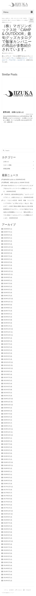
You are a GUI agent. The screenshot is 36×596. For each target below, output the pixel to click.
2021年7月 (6, 377)
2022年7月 (6, 344)
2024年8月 (6, 280)
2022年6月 (6, 347)
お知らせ (10, 53)
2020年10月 (7, 404)
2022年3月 (6, 356)
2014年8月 (6, 568)
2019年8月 (6, 441)
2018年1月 (6, 483)
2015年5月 (6, 550)
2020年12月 (7, 398)
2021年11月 (6, 365)
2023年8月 (6, 307)
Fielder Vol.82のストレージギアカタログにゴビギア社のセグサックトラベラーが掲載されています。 (18, 188)
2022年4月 (6, 353)
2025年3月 (6, 265)
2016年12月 (7, 511)
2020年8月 (6, 411)
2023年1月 (6, 326)
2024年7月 (6, 283)
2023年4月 (6, 320)
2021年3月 (6, 389)
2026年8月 (6, 229)
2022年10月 (7, 335)
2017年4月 (6, 498)
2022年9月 (6, 338)
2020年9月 (6, 408)
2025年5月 (6, 259)
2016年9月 (6, 517)
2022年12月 (7, 329)
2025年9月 (6, 253)
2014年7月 (6, 571)
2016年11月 (6, 514)
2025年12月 (7, 247)
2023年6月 (6, 314)
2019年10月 (7, 435)
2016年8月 (6, 520)
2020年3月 (6, 423)
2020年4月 (6, 420)
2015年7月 (6, 547)
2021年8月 (6, 374)
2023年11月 (6, 301)
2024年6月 (6, 286)
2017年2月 (6, 505)
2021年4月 (6, 386)
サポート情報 (7, 165)
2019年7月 (6, 444)
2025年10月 (7, 250)
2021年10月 (7, 368)
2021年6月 (6, 380)
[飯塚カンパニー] (18, 4)
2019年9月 (6, 438)
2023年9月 (6, 304)
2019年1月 (6, 459)
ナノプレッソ (13, 58)
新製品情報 (6, 168)
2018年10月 (7, 465)
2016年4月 (6, 532)
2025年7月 (6, 256)
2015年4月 (6, 553)
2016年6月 (6, 526)
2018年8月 (6, 471)
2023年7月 (6, 310)
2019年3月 (6, 456)
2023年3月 (6, 323)
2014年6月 (6, 574)
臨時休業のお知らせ (9, 179)
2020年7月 (6, 414)
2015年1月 (6, 562)
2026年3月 (6, 244)
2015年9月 (6, 544)
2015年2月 (6, 559)
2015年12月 (7, 541)
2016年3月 (6, 535)
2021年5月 (6, 383)
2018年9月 (6, 468)
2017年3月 (6, 502)
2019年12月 (7, 429)
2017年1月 (6, 508)
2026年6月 (6, 235)
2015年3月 (6, 556)
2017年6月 (6, 492)
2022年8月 (6, 341)
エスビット (24, 58)
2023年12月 (7, 298)
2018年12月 (7, 462)
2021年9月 (6, 371)
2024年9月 (6, 277)
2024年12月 (7, 271)
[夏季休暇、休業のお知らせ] (18, 93)
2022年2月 (6, 359)
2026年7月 (6, 232)
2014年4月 (6, 580)
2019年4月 (6, 453)
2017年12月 (7, 486)
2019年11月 (6, 432)
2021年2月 (6, 392)
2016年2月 (6, 538)
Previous (3, 111)
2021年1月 (6, 395)
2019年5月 (6, 450)
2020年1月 (6, 426)
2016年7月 (6, 523)
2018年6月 (6, 474)
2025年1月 (6, 268)
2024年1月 (6, 295)
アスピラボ (12, 60)
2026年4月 (6, 241)
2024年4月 (6, 289)
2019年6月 (6, 447)
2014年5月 (6, 577)
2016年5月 (6, 529)
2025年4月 (6, 262)
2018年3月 (6, 480)
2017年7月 (6, 489)
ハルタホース (21, 60)
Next (32, 111)
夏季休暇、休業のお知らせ (11, 182)
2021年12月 (7, 362)
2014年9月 (6, 565)
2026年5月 (6, 238)
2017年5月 (6, 495)
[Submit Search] (3, 150)
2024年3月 (6, 292)
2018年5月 (6, 477)
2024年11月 (6, 274)
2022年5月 (6, 350)
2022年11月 (6, 332)
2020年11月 (6, 401)
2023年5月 (6, 317)
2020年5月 (6, 417)
